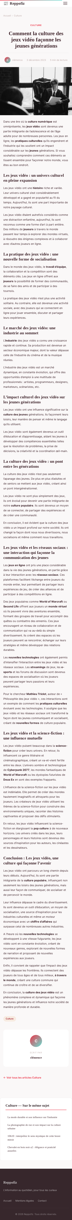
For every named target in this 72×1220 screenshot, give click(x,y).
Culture (18, 15)
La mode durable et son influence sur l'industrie (32, 1117)
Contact (42, 1200)
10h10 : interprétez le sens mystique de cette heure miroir (34, 1137)
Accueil (7, 15)
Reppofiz (14, 3)
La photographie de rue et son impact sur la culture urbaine (34, 1126)
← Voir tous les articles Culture (22, 1077)
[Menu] (65, 3)
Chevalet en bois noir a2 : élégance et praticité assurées (32, 1149)
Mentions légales (24, 1200)
